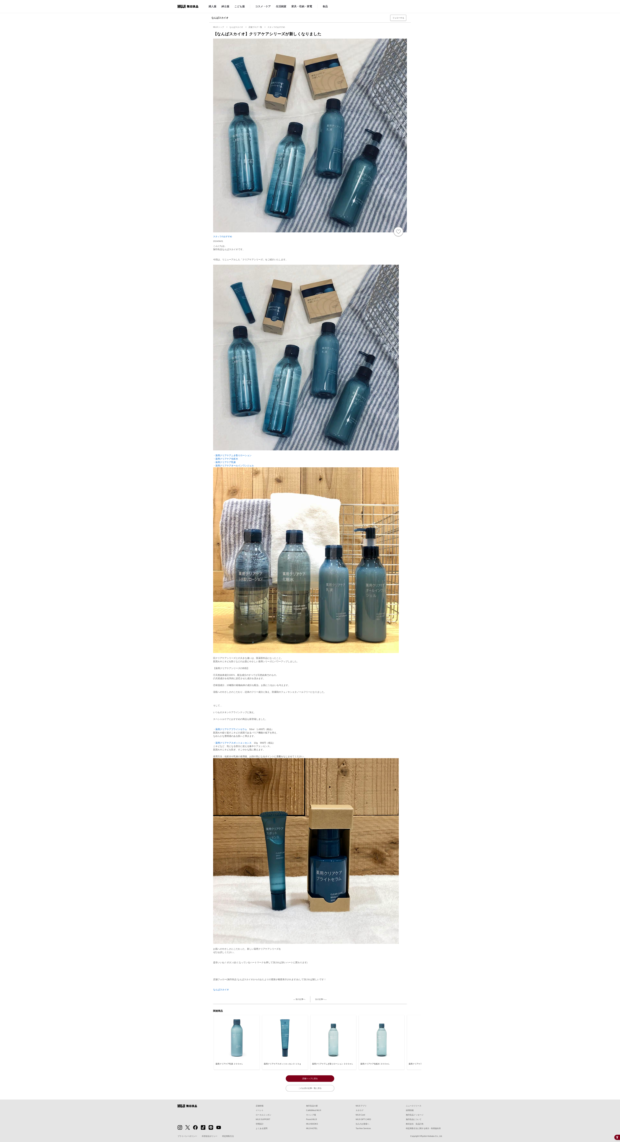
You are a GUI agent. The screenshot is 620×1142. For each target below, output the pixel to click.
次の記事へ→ (321, 999)
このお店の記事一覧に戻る (310, 1088)
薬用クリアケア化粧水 (226, 458)
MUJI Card (360, 1115)
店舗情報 (260, 1106)
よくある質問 (261, 1128)
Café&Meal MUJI (313, 1110)
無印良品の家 (312, 1106)
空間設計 (260, 1124)
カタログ (359, 1110)
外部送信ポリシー (209, 1136)
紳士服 (225, 6)
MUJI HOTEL (312, 1128)
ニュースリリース (413, 1106)
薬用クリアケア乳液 (225, 462)
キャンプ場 (311, 1115)
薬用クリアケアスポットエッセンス (233, 743)
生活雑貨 (281, 6)
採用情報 (410, 1110)
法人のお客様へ (362, 1124)
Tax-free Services (363, 1128)
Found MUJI (311, 1119)
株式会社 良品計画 (414, 1124)
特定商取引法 (228, 1136)
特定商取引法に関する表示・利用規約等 (423, 1128)
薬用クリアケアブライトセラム (231, 729)
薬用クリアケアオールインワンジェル (234, 465)
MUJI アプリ (361, 1106)
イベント (260, 1110)
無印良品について (413, 1119)
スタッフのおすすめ (222, 236)
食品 (325, 6)
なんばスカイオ (221, 989)
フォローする (398, 18)
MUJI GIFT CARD (363, 1119)
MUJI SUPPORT (263, 1119)
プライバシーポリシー (187, 1136)
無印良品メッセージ (414, 1115)
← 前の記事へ (299, 999)
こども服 (239, 6)
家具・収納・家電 (301, 6)
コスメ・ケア (263, 6)
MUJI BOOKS (312, 1124)
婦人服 (212, 6)
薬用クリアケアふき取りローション (233, 455)
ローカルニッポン (263, 1115)
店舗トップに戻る (310, 1078)
